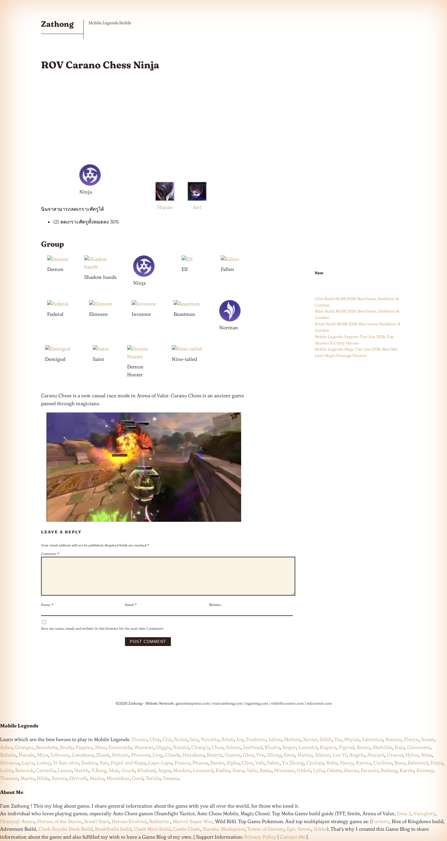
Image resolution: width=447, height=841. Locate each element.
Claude (172, 755)
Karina (363, 763)
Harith (81, 770)
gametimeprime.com (192, 703)
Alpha (232, 763)
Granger (24, 747)
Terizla (153, 778)
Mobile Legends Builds (109, 23)
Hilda (43, 778)
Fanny (346, 763)
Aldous (322, 755)
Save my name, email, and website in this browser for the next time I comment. (102, 628)
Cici (167, 739)
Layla (28, 763)
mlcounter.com (319, 703)
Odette (334, 770)
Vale (259, 763)
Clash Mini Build (152, 829)
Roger (289, 747)
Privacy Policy (260, 837)
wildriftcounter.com (287, 703)
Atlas (426, 755)
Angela (357, 755)
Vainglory (424, 813)
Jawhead (252, 747)
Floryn (411, 739)
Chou (218, 747)
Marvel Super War (193, 821)
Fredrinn (256, 739)
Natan (428, 739)
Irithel (304, 770)
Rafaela (8, 755)
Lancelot (307, 747)
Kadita (223, 770)
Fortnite (380, 821)
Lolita (6, 770)
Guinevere (418, 747)
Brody (66, 747)
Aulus (6, 747)
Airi (197, 207)
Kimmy (424, 770)
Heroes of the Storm (59, 821)
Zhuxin (139, 739)
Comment (50, 554)
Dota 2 (404, 813)
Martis (27, 778)
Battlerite (159, 821)
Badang (389, 770)
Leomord (203, 770)
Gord (137, 778)
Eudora (89, 763)
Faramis (369, 770)
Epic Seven (299, 829)
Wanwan (144, 747)
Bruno (363, 747)
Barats (217, 763)
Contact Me (292, 837)
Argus (164, 770)
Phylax (351, 739)
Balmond (418, 763)
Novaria (210, 739)
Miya (42, 755)
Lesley (43, 763)
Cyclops (315, 763)
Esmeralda (120, 747)
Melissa (292, 739)
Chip (155, 739)
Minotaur (284, 770)
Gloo (248, 755)
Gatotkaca (83, 755)
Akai (114, 770)
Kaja (400, 747)
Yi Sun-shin (66, 763)
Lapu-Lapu (160, 763)
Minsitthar (118, 778)
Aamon (393, 739)
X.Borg (98, 770)
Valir (252, 770)
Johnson (59, 755)
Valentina (372, 739)
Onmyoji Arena (17, 821)
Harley (304, 755)
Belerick (24, 770)
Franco (182, 763)
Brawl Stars (96, 821)
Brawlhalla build (113, 829)
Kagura (328, 747)
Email (131, 605)
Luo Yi (339, 755)
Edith (326, 739)
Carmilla (45, 770)
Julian (275, 739)
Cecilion (382, 763)
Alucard (375, 755)
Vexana (171, 778)
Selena (233, 747)
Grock (128, 770)
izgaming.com (256, 703)
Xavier (310, 739)
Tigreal (346, 747)
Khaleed (146, 770)
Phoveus (140, 755)
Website (215, 605)
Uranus (395, 755)
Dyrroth (78, 778)
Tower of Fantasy (265, 829)
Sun (104, 763)
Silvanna (9, 763)
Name (47, 605)
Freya (436, 763)
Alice (100, 747)
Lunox (65, 770)
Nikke (320, 829)
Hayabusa (193, 755)
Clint (247, 763)
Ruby (332, 763)
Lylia (318, 770)
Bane (399, 763)
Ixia (194, 739)
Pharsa (200, 763)
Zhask (102, 755)
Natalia (181, 747)
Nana (238, 770)
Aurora (59, 778)
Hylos (411, 755)
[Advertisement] (144, 119)
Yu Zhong (293, 763)
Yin (338, 739)
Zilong (274, 755)
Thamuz (9, 778)
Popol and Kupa (128, 763)
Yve (260, 755)
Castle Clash (186, 829)
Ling (157, 755)
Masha (97, 778)
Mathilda (382, 747)
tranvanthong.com (227, 703)
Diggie (163, 747)
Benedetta (46, 747)
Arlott (227, 739)
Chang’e (200, 747)
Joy (240, 739)
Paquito (83, 747)
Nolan (181, 739)
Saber (273, 763)
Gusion (233, 755)
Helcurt (120, 755)
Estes (289, 755)
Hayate (165, 207)
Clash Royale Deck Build (65, 829)
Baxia (266, 770)
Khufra (272, 747)
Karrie (407, 770)
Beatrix (214, 755)
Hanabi (27, 755)
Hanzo (351, 770)
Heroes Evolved (129, 821)
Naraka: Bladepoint (224, 829)
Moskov (181, 770)
